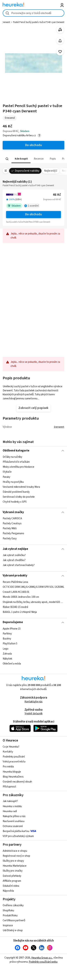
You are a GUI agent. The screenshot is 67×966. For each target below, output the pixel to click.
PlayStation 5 (10, 643)
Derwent (59, 427)
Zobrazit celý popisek (33, 408)
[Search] (7, 159)
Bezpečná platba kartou (16, 831)
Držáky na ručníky (12, 457)
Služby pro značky (13, 871)
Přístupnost (9, 787)
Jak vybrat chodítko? (14, 560)
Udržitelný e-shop (13, 930)
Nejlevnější (50, 171)
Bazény (7, 639)
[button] (21, 159)
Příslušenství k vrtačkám (16, 462)
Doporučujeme (13, 622)
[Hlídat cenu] (60, 41)
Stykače (7, 472)
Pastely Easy (10, 538)
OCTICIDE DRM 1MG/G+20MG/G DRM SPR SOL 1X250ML (33, 587)
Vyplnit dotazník (34, 713)
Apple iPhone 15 (12, 629)
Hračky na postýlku (13, 482)
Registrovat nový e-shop (16, 856)
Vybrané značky (13, 512)
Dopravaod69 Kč (52, 199)
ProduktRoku (10, 915)
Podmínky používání (14, 757)
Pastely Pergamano (13, 533)
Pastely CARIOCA (12, 518)
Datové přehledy (12, 876)
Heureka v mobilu (12, 806)
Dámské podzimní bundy (16, 492)
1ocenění (33, 206)
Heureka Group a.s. (41, 958)
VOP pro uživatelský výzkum (18, 836)
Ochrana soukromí (13, 826)
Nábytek (7, 659)
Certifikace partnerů (14, 920)
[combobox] (33, 13)
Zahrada (7, 653)
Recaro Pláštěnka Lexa (15, 582)
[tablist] (33, 159)
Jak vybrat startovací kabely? (19, 565)
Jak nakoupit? (10, 801)
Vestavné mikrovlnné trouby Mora (21, 487)
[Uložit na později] (60, 52)
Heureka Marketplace (14, 866)
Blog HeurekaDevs (13, 777)
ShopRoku (8, 910)
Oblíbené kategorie (16, 450)
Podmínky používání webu (43, 962)
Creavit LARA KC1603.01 (16, 592)
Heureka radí (10, 811)
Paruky (6, 477)
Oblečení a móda (12, 664)
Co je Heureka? (11, 747)
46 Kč (57, 194)
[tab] (21, 159)
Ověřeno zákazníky (13, 905)
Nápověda (8, 891)
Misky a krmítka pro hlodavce (18, 467)
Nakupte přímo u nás (14, 816)
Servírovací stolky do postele (19, 497)
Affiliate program (12, 881)
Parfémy (7, 634)
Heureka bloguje (12, 772)
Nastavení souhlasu (13, 821)
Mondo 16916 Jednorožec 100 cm (21, 597)
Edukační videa (11, 886)
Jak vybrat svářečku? (14, 555)
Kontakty (8, 752)
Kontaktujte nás (33, 702)
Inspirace (8, 925)
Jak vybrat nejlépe (15, 549)
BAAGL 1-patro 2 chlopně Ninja (20, 612)
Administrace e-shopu (15, 851)
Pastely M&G (10, 528)
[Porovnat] (60, 30)
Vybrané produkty (15, 575)
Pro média (8, 766)
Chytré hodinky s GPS (15, 502)
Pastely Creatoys (12, 523)
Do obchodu (33, 214)
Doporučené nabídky (27, 171)
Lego (5, 648)
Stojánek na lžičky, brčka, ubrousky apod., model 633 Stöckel (33, 602)
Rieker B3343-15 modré (15, 607)
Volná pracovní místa (14, 762)
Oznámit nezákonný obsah (17, 782)
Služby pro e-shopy (13, 861)
